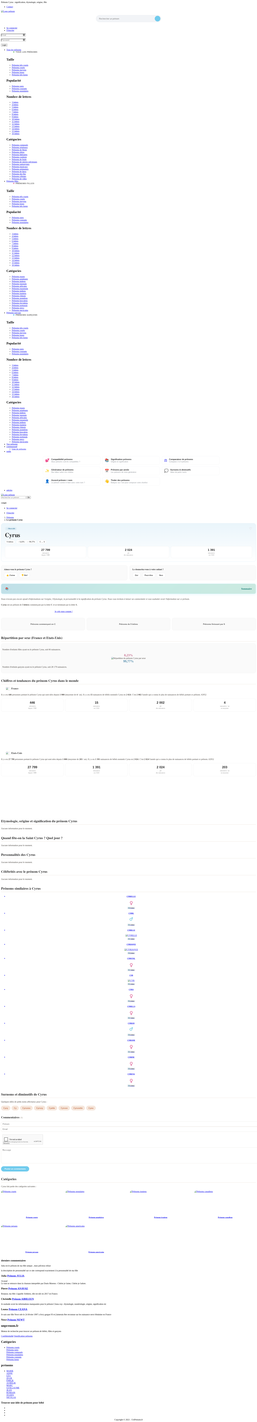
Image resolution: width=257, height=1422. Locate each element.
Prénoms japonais (19, 284)
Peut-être (149, 575)
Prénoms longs (18, 72)
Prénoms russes (18, 276)
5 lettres (15, 107)
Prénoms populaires (20, 91)
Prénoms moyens (19, 70)
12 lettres (15, 124)
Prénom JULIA (15, 1275)
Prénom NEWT (16, 1319)
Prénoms (10, 517)
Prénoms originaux (20, 147)
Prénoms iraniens (19, 293)
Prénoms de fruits (19, 159)
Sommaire (246, 588)
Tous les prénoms (13, 50)
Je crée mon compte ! (64, 611)
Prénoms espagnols (20, 288)
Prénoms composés (20, 145)
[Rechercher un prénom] (157, 18)
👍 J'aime (10, 575)
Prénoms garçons (13, 313)
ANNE (9, 1373)
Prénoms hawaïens (20, 301)
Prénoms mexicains (20, 310)
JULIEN (10, 1395)
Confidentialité (7, 1336)
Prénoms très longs (20, 75)
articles (9, 490)
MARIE (9, 1371)
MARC (9, 1385)
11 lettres (15, 121)
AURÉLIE (11, 1383)
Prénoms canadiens (225, 1217)
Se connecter (11, 28)
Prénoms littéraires (19, 155)
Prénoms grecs (18, 308)
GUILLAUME (12, 1388)
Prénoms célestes (19, 176)
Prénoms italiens (19, 281)
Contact (9, 7)
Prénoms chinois (19, 296)
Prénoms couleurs (19, 157)
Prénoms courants (19, 88)
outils (8, 451)
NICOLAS (11, 1397)
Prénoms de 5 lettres (128, 624)
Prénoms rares (18, 86)
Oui (136, 575)
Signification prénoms (23, 1336)
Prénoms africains (19, 286)
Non (161, 575)
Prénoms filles (12, 181)
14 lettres (15, 129)
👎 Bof (24, 575)
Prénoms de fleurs (19, 150)
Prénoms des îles (19, 174)
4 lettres (15, 105)
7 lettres (15, 112)
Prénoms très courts (20, 65)
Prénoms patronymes (20, 164)
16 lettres (15, 133)
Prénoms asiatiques (20, 279)
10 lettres (15, 119)
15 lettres (15, 131)
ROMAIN (10, 1392)
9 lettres (15, 117)
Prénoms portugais (19, 305)
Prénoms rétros (18, 152)
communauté (11, 446)
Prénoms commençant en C (43, 624)
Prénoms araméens (20, 298)
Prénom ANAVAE (18, 1288)
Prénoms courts (18, 67)
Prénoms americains (96, 1252)
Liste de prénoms (19, 449)
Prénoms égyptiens (20, 303)
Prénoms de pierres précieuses (24, 162)
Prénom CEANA (18, 1309)
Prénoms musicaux (20, 167)
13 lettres (15, 126)
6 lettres (15, 109)
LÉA (8, 1376)
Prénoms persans (31, 1252)
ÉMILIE (10, 1380)
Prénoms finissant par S (214, 624)
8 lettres (15, 114)
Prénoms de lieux (19, 171)
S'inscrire (10, 30)
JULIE (9, 1378)
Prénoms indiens (19, 291)
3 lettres (15, 102)
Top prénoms (12, 444)
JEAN (9, 1390)
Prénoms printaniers (20, 169)
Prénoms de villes (19, 179)
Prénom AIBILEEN (23, 1299)
